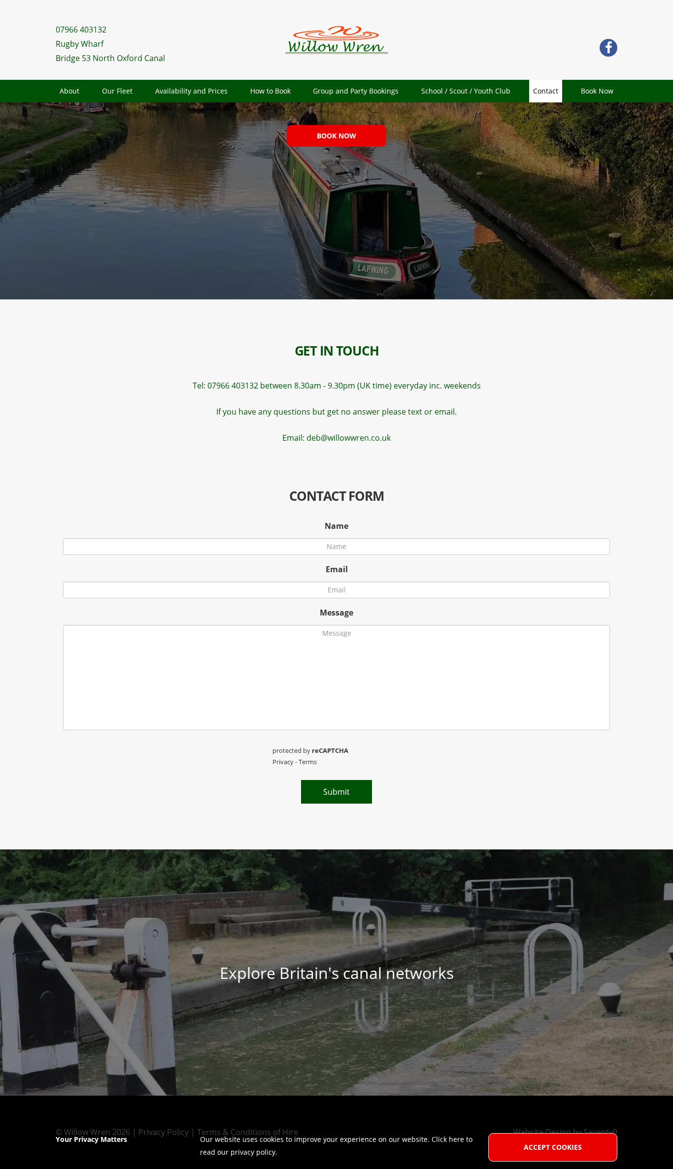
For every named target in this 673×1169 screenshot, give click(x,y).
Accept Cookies (553, 1147)
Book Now (597, 91)
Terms (308, 761)
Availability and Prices (191, 91)
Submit (336, 791)
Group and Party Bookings (356, 91)
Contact (545, 91)
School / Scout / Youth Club (465, 91)
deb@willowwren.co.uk (348, 437)
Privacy (283, 761)
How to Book (270, 91)
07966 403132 (81, 29)
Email (337, 569)
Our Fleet (117, 91)
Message (336, 612)
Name (336, 525)
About (69, 91)
